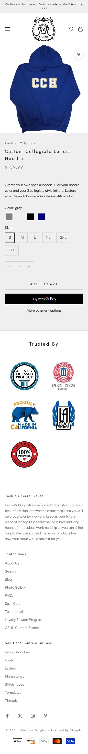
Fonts (9, 660)
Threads (11, 700)
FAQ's (9, 595)
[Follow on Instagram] (32, 715)
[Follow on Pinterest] (45, 715)
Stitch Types (14, 684)
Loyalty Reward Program (23, 619)
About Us (12, 563)
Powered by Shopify (66, 730)
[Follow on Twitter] (20, 715)
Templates (13, 692)
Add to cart (44, 284)
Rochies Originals (20, 143)
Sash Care (13, 603)
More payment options (44, 310)
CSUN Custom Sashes (22, 628)
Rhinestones (14, 676)
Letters (10, 668)
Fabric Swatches (17, 652)
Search (10, 571)
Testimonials (14, 611)
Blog (8, 579)
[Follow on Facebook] (7, 715)
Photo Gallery (15, 587)
